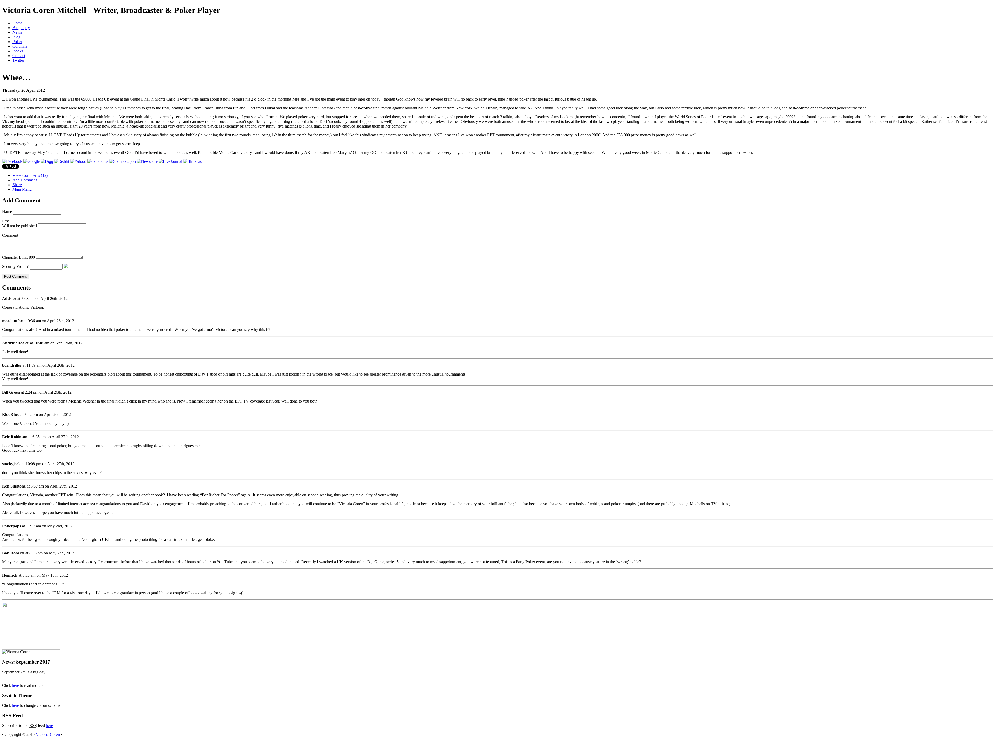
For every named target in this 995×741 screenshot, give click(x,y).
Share (17, 184)
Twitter (18, 60)
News (17, 32)
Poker (17, 41)
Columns (19, 46)
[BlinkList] (193, 161)
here (15, 685)
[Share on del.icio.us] (97, 161)
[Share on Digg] (47, 161)
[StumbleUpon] (122, 161)
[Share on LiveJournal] (170, 161)
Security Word (15, 266)
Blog (16, 37)
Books (17, 51)
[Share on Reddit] (61, 161)
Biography (21, 27)
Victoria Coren (48, 734)
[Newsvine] (147, 161)
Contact (18, 55)
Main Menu (22, 189)
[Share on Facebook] (12, 161)
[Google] (31, 161)
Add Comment (24, 180)
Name (7, 211)
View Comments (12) (30, 175)
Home (17, 23)
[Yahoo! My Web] (78, 161)
